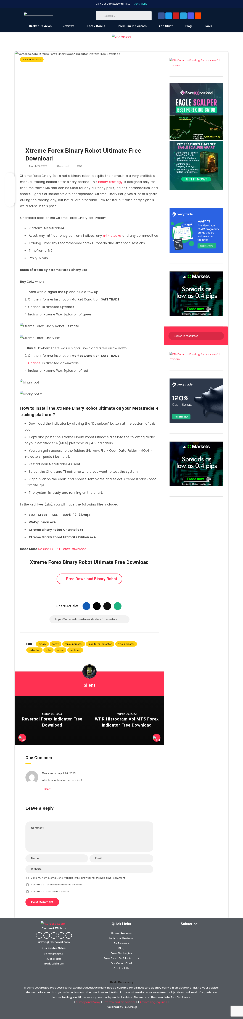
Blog (188, 26)
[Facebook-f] (39, 935)
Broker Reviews (40, 26)
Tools (208, 26)
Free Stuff (165, 26)
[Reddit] (198, 15)
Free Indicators (32, 59)
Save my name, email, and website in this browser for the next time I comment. (78, 878)
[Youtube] (176, 15)
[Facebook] (161, 15)
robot (60, 650)
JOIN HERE (140, 4)
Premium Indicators (132, 26)
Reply (47, 788)
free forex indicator (100, 644)
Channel (34, 363)
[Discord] (190, 15)
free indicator (126, 644)
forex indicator (74, 644)
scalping (75, 650)
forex (55, 644)
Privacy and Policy (88, 1002)
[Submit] (218, 335)
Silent (89, 685)
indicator (34, 650)
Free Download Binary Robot (91, 579)
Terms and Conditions (120, 1002)
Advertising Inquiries (153, 1002)
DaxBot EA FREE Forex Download (62, 549)
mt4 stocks (112, 236)
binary (42, 644)
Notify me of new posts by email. (50, 891)
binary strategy (110, 182)
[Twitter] (168, 15)
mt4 (48, 650)
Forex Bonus (96, 26)
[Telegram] (183, 15)
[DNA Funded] (121, 36)
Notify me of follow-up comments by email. (57, 884)
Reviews (68, 26)
